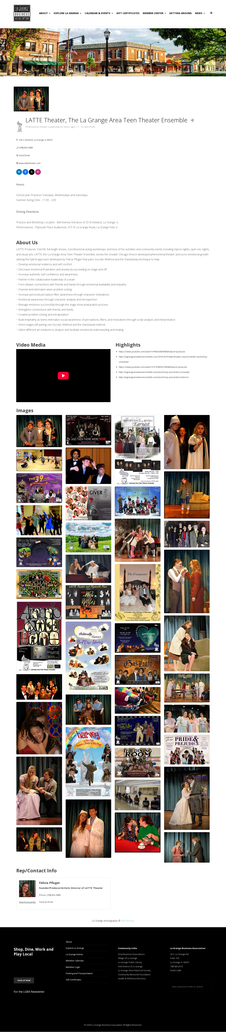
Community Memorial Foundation (134, 974)
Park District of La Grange (130, 966)
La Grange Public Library (130, 962)
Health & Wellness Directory (132, 978)
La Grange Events (74, 954)
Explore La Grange (75, 948)
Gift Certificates (73, 979)
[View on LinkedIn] (19, 174)
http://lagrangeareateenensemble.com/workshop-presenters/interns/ (154, 377)
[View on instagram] (38, 174)
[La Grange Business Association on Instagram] (25, 963)
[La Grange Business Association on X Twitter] (33, 963)
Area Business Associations (131, 954)
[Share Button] (192, 120)
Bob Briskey (127, 920)
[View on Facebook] (25, 174)
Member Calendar (75, 960)
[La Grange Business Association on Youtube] (41, 963)
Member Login (73, 967)
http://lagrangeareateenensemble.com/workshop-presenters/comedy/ (154, 372)
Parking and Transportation (79, 973)
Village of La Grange (127, 958)
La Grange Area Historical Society (134, 970)
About (69, 941)
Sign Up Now (23, 980)
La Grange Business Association (107, 1024)
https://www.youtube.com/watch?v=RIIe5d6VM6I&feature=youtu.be (152, 351)
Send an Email (46, 901)
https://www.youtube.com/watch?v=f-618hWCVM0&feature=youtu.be (153, 366)
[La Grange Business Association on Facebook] (17, 963)
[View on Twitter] (32, 174)
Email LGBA (175, 970)
